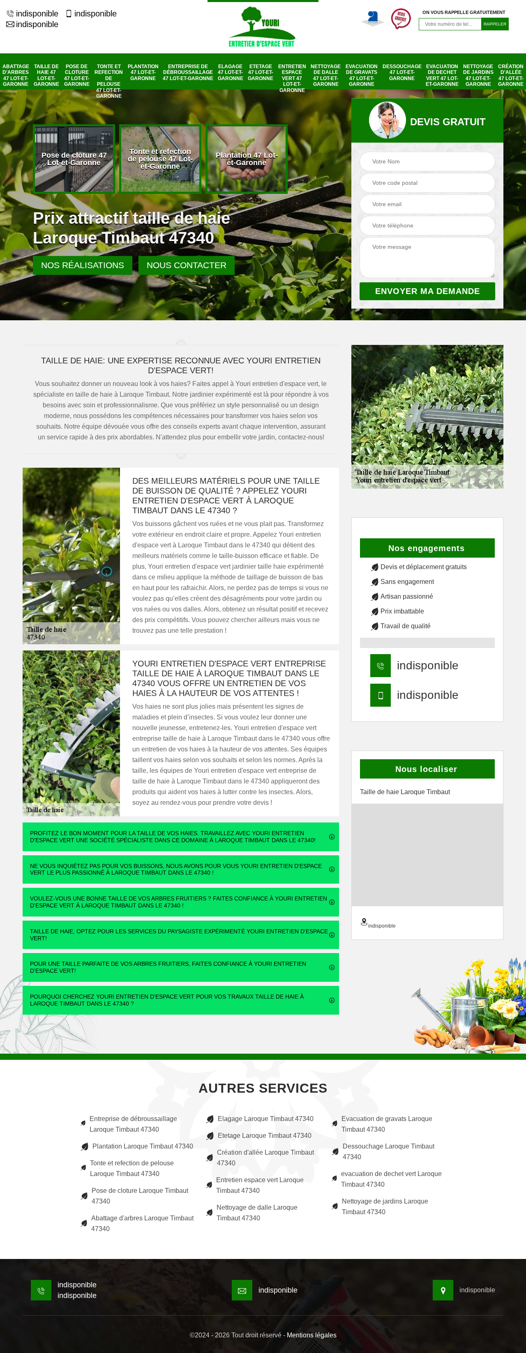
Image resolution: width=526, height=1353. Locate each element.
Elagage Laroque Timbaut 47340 (266, 1118)
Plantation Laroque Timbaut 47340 (142, 1146)
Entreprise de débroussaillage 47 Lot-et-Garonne (188, 72)
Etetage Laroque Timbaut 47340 (264, 1135)
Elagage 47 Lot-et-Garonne (230, 72)
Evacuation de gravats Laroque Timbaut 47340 (386, 1124)
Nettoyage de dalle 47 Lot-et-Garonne (326, 75)
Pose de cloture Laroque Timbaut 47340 (140, 1196)
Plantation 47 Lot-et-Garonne (143, 72)
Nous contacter (186, 265)
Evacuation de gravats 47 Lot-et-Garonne (362, 75)
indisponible (37, 13)
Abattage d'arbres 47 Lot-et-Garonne (15, 75)
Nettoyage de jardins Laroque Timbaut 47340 (385, 1206)
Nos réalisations (82, 265)
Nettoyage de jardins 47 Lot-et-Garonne (478, 75)
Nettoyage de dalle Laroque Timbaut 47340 (257, 1213)
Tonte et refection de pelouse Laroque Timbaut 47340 (132, 1168)
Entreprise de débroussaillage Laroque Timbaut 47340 (133, 1124)
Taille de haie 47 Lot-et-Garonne (46, 75)
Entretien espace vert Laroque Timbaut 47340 (260, 1185)
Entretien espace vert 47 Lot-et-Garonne (292, 78)
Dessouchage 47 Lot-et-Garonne (402, 72)
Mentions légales (312, 1335)
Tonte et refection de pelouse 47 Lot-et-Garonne (109, 81)
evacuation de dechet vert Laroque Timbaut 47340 (391, 1179)
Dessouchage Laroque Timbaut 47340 (388, 1151)
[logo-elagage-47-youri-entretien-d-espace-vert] (263, 26)
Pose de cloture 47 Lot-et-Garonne (77, 75)
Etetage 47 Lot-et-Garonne (260, 72)
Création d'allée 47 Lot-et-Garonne (511, 75)
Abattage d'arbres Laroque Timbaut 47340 (142, 1223)
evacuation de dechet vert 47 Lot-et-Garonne (442, 75)
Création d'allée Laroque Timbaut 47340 (265, 1158)
